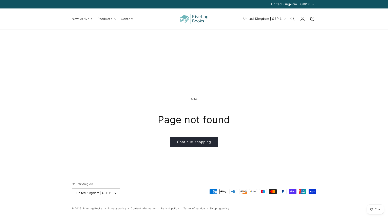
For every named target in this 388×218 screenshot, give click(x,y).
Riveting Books (92, 208)
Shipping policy (219, 208)
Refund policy (170, 208)
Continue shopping (194, 142)
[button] (106, 19)
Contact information (144, 208)
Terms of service (194, 208)
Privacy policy (117, 208)
